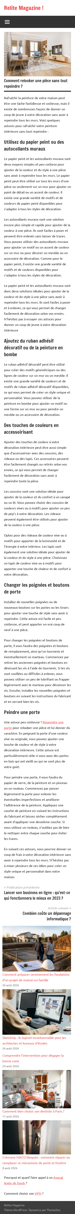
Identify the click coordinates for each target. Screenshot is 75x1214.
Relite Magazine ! (23, 8)
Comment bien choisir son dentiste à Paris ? (33, 1111)
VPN (38, 1193)
